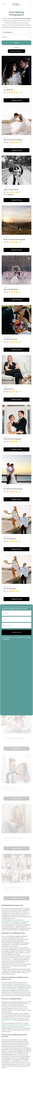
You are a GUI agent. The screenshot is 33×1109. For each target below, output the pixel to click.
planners (20, 920)
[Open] (29, 32)
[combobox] (15, 32)
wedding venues (10, 920)
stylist (11, 1025)
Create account (16, 632)
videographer (21, 1018)
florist (16, 1025)
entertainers (16, 921)
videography (16, 964)
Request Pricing (16, 100)
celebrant (21, 989)
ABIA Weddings (6, 910)
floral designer (11, 989)
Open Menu (3, 4)
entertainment (6, 1020)
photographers (6, 921)
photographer (11, 1018)
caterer (21, 1025)
